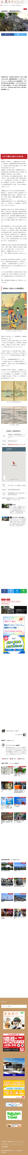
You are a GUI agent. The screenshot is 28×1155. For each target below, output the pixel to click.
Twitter (14, 758)
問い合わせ (5, 1144)
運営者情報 (5, 1146)
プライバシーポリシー (16, 1144)
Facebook (22, 758)
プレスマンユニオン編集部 (13, 745)
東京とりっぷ (13, 1150)
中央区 (4, 599)
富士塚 (14, 601)
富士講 (19, 601)
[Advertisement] (14, 57)
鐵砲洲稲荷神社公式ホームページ (16, 444)
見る (9, 599)
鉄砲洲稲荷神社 (6, 603)
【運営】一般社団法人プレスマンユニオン (13, 1141)
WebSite (6, 758)
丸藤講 (9, 601)
